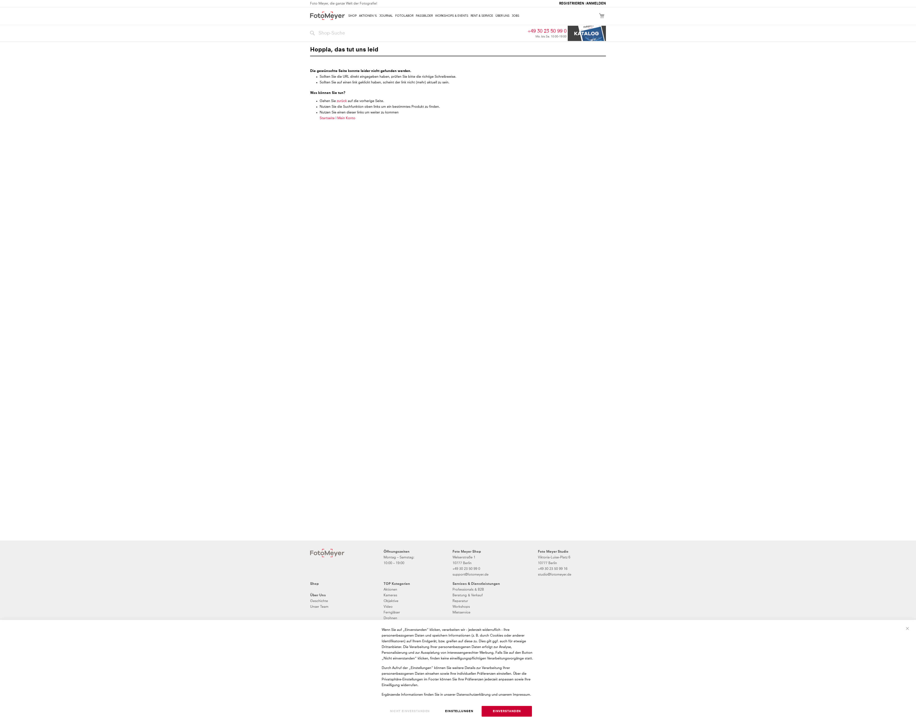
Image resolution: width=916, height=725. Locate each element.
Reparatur (460, 601)
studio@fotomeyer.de (554, 574)
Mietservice (461, 612)
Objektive (391, 601)
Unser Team (319, 606)
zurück (342, 101)
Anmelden (596, 3)
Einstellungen (459, 711)
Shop (314, 584)
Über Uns (318, 595)
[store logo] (327, 16)
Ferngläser (392, 612)
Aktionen (390, 589)
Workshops (461, 606)
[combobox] (417, 33)
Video (388, 606)
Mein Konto (346, 118)
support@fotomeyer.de (471, 574)
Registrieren (571, 3)
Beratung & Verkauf (468, 595)
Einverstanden (507, 711)
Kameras (390, 595)
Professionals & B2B (468, 589)
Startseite (327, 118)
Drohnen (390, 618)
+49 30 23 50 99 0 (547, 31)
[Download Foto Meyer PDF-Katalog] (587, 33)
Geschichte (319, 601)
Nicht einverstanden (410, 711)
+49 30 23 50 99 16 (552, 569)
